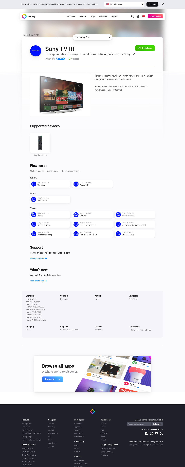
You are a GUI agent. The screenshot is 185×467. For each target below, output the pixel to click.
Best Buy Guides (29, 445)
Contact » (98, 330)
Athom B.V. (133, 299)
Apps (93, 16)
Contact (51, 446)
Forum (76, 448)
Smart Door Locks (28, 452)
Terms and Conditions (155, 445)
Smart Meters (27, 465)
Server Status (79, 437)
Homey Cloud (26, 424)
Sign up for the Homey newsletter (149, 420)
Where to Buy (53, 433)
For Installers (79, 460)
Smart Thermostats (29, 455)
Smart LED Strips (28, 458)
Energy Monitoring (107, 452)
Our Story (51, 427)
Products (71, 16)
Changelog (78, 433)
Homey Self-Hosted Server (31, 433)
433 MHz (104, 433)
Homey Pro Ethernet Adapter (32, 440)
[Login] (138, 16)
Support (114, 16)
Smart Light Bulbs (28, 461)
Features (83, 16)
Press (50, 440)
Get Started (78, 424)
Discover (103, 16)
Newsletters (52, 443)
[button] (124, 4)
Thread (103, 440)
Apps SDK (78, 427)
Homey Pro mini (27, 430)
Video (28, 330)
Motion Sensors (27, 448)
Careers (51, 424)
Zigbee (103, 427)
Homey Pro (26, 427)
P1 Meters (104, 455)
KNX (102, 430)
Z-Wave (103, 424)
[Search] (132, 16)
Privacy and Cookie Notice (138, 445)
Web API (77, 430)
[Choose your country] (143, 16)
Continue (152, 4)
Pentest (77, 452)
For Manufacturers (81, 463)
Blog (49, 437)
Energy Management (108, 448)
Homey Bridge (27, 437)
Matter (103, 437)
